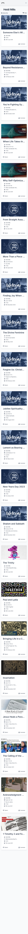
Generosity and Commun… (12, 530)
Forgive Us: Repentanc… (11, 376)
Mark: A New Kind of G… (11, 724)
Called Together (9, 606)
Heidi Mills (8, 35)
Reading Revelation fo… (11, 109)
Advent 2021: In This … (11, 685)
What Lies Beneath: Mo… (11, 148)
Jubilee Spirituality (10, 415)
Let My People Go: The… (11, 645)
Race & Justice (9, 802)
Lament (7, 454)
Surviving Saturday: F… (11, 72)
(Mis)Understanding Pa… (11, 839)
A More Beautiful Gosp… (11, 567)
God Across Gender (10, 337)
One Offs (8, 224)
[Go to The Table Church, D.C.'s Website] (3, 3)
